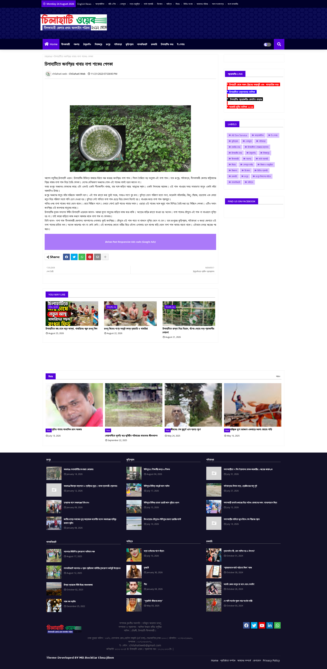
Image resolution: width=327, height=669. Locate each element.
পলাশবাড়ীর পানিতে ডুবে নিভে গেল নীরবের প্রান (242, 519)
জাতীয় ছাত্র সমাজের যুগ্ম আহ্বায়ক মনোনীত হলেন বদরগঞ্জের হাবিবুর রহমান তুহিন (90, 521)
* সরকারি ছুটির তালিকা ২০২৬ (240, 107)
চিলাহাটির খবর (167, 44)
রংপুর (108, 44)
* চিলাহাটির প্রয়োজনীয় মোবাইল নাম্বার (245, 99)
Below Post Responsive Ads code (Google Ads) (130, 241)
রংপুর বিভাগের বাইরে (263, 176)
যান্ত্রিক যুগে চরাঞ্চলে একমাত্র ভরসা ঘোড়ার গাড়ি (251, 429)
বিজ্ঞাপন (234, 170)
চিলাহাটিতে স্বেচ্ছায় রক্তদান (258, 147)
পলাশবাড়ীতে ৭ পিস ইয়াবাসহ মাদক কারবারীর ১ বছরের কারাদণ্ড (248, 469)
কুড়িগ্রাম (129, 44)
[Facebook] (66, 257)
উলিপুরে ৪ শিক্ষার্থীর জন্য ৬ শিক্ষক (157, 469)
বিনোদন (160, 3)
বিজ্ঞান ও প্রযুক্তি (266, 164)
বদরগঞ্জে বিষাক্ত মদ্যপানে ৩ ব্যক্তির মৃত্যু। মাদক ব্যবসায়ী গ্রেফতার (90, 486)
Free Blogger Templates (122, 663)
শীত (145, 584)
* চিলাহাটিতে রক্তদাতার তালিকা (242, 92)
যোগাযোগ (257, 660)
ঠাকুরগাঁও (87, 44)
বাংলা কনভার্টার (233, 3)
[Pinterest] (89, 257)
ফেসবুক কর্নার (248, 164)
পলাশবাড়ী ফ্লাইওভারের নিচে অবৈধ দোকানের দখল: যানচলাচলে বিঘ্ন (250, 502)
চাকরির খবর (236, 147)
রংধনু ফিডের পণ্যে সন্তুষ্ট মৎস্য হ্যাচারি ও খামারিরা (126, 328)
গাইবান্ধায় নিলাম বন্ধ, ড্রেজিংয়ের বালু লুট (240, 486)
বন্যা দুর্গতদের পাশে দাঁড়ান (154, 551)
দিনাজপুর (98, 44)
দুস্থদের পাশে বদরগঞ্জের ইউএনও (76, 502)
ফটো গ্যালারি (149, 3)
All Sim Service (239, 135)
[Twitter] (74, 257)
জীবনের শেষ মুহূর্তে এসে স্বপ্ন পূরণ (186, 429)
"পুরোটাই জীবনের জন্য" (153, 600)
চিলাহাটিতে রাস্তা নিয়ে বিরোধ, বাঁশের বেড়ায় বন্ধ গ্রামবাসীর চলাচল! (188, 330)
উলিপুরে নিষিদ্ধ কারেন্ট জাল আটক (156, 486)
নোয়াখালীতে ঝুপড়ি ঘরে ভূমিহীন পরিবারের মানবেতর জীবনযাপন (131, 435)
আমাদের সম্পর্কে (244, 660)
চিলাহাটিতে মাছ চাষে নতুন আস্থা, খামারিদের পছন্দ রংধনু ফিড (71, 328)
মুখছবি (146, 567)
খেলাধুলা (123, 3)
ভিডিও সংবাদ (188, 3)
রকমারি (154, 44)
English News (84, 3)
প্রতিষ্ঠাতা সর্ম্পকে (227, 660)
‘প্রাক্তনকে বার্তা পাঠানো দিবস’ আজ (238, 567)
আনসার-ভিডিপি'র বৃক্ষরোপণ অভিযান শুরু (79, 551)
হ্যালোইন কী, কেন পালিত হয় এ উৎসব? (239, 551)
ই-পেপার (181, 44)
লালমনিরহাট (142, 44)
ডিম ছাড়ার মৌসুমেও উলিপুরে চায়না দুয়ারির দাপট (162, 519)
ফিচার (178, 3)
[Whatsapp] (82, 257)
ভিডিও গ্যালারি (262, 170)
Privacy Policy (271, 660)
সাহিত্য (169, 3)
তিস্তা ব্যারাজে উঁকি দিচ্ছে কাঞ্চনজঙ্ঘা (78, 584)
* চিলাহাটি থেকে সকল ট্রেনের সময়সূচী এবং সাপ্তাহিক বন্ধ (253, 84)
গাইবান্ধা (118, 44)
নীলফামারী (65, 44)
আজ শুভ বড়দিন (70, 601)
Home (54, 44)
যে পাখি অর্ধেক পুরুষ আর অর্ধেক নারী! (238, 600)
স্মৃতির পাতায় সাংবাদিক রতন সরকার (67, 429)
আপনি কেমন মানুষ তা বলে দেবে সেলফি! (239, 584)
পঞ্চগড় (76, 44)
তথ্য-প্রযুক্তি (135, 3)
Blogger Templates (73, 663)
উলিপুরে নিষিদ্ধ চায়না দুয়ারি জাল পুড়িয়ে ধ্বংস (161, 502)
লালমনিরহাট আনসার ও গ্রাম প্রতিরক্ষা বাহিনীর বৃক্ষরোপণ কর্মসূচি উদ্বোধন (92, 568)
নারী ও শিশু (112, 3)
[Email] (97, 257)
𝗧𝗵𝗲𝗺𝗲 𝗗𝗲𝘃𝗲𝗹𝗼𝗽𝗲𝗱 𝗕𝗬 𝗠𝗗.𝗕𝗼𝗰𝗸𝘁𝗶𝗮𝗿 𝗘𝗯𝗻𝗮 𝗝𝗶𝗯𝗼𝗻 (80, 657)
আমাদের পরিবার (203, 3)
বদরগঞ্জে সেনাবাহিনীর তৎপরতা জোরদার (78, 469)
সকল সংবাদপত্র (218, 3)
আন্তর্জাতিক (100, 3)
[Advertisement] (113, 90)
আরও (278, 376)
